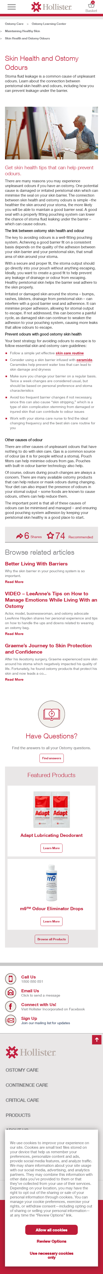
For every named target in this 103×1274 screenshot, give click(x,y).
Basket (91, 7)
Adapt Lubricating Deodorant (51, 835)
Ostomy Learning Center (49, 24)
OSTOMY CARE (22, 1070)
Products (18, 1115)
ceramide (84, 360)
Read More (14, 582)
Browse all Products (52, 939)
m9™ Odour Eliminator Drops (51, 908)
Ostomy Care (14, 24)
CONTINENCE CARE (27, 1085)
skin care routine (70, 353)
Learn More (51, 848)
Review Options (51, 1241)
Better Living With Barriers (36, 563)
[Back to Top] (97, 1040)
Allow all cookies (52, 1229)
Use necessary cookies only (52, 1255)
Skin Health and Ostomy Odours (27, 38)
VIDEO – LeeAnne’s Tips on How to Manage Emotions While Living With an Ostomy (51, 599)
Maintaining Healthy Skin (22, 31)
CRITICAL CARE (22, 1100)
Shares (33, 535)
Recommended (74, 535)
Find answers (51, 758)
